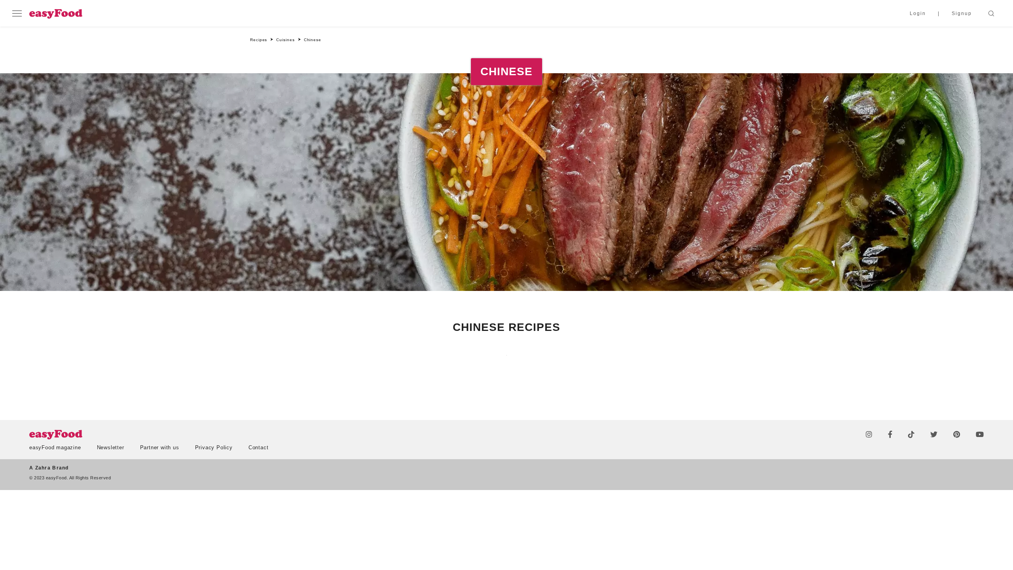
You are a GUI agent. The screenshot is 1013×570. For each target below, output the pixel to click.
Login (918, 13)
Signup (962, 13)
